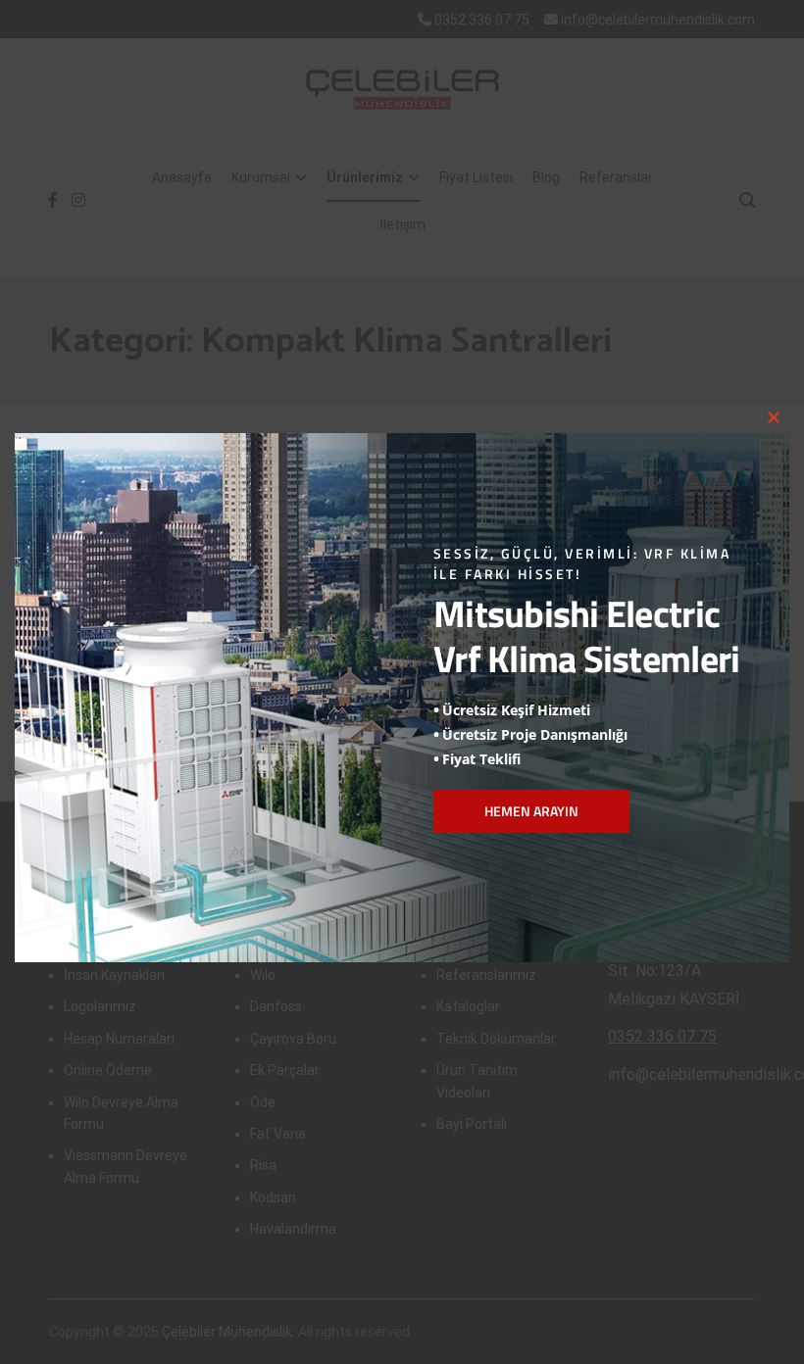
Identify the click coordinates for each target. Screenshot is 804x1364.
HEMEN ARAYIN (531, 811)
